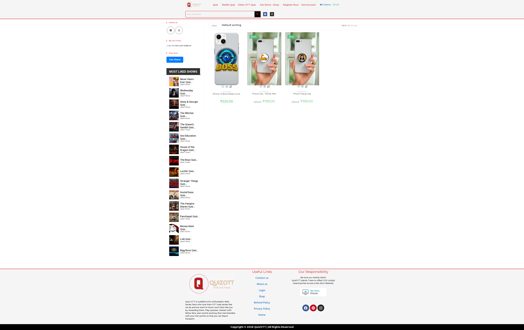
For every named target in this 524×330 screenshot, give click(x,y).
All (356, 26)
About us (262, 284)
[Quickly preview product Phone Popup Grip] (318, 37)
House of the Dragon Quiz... (187, 148)
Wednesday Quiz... (186, 92)
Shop (262, 296)
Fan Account (308, 5)
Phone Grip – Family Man (264, 94)
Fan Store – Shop (269, 5)
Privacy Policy (262, 308)
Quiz (215, 5)
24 (352, 26)
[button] (216, 5)
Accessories (226, 92)
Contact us (261, 277)
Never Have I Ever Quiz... (187, 81)
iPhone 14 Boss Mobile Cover (226, 94)
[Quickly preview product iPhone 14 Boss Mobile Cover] (242, 37)
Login (169, 45)
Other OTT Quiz (247, 5)
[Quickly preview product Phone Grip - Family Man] (280, 37)
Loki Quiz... (186, 239)
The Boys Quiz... (189, 159)
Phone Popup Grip (302, 94)
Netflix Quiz (228, 5)
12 (348, 26)
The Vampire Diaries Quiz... (187, 205)
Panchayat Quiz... (189, 216)
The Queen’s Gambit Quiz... (187, 126)
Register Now (291, 5)
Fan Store (175, 59)
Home (262, 314)
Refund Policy (262, 302)
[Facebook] (265, 14)
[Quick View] (227, 86)
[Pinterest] (313, 308)
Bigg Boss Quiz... (189, 250)
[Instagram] (272, 14)
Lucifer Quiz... (187, 171)
